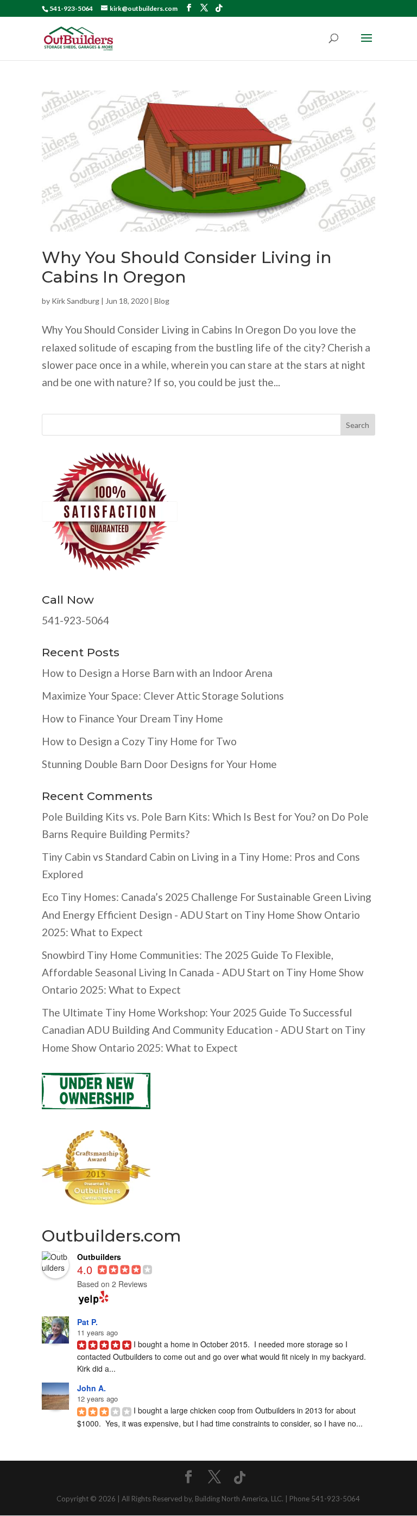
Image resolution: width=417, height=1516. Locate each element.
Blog (161, 300)
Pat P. (87, 1321)
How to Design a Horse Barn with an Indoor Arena (157, 673)
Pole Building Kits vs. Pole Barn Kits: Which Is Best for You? (178, 816)
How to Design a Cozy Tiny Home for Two (139, 741)
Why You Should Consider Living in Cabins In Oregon (187, 267)
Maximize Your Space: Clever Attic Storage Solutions (163, 695)
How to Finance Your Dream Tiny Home (132, 718)
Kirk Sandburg (75, 300)
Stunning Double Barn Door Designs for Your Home (159, 764)
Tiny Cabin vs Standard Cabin (108, 856)
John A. (91, 1388)
